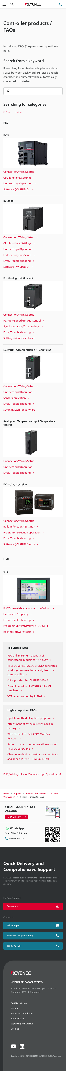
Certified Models (19, 1003)
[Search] (7, 91)
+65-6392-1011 (14, 945)
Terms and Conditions (22, 1013)
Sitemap (15, 1028)
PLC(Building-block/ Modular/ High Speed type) (32, 774)
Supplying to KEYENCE (22, 1023)
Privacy (14, 1008)
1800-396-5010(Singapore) (20, 935)
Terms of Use (17, 1018)
